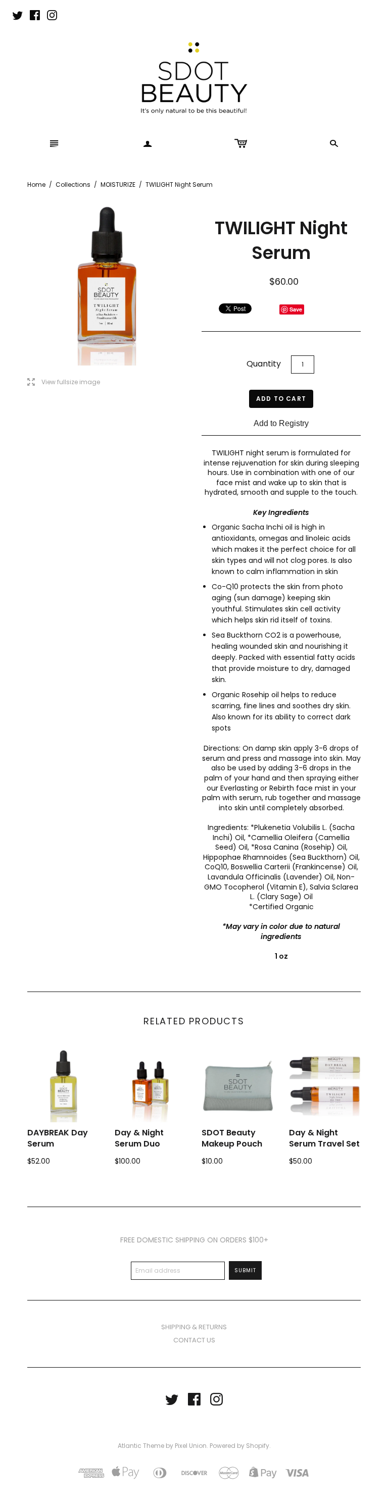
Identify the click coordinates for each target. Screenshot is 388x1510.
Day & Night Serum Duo (139, 1138)
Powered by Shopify (239, 1445)
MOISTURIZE (118, 184)
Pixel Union (191, 1445)
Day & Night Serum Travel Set (324, 1138)
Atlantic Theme (141, 1445)
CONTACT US (194, 1340)
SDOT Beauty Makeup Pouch (232, 1138)
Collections (73, 184)
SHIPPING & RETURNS (194, 1327)
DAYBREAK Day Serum (57, 1138)
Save (295, 309)
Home (36, 184)
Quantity (264, 364)
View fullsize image (63, 382)
